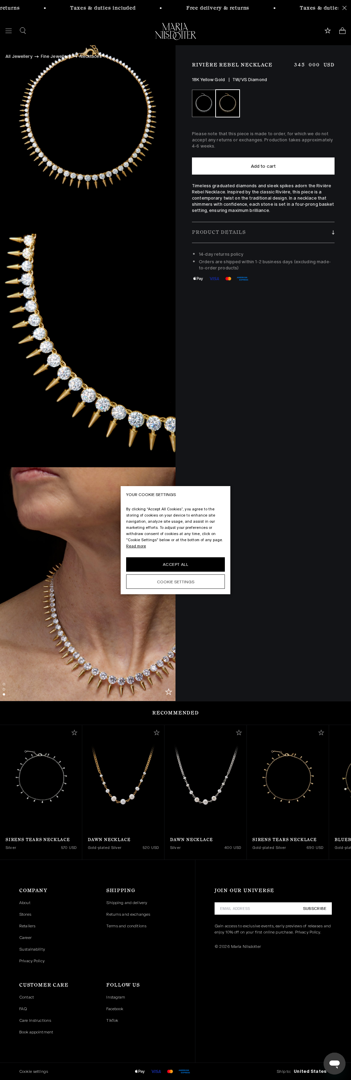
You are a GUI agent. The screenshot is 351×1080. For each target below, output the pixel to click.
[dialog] (175, 540)
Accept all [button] (175, 564)
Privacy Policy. (308, 932)
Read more (136, 546)
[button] (263, 232)
